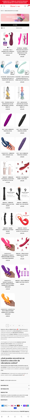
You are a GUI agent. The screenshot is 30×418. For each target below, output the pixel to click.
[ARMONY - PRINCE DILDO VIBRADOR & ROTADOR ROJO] (22, 244)
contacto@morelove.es (10, 380)
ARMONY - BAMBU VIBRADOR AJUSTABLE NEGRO (7, 229)
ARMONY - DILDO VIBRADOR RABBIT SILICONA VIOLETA (22, 281)
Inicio (2, 10)
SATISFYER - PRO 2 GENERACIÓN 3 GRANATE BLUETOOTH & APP (7, 51)
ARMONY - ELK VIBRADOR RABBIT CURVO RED (22, 177)
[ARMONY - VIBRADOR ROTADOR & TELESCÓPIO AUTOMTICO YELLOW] (8, 168)
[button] (27, 6)
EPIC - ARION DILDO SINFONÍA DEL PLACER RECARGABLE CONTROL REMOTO (22, 105)
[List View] (4, 28)
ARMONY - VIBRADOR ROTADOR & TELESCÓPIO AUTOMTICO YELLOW (8, 178)
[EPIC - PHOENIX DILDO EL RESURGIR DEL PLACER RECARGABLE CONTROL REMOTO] (8, 93)
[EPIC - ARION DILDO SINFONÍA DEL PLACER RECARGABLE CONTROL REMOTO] (22, 93)
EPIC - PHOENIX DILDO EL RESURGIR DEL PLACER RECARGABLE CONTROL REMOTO (8, 105)
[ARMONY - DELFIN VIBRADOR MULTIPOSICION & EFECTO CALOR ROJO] (22, 219)
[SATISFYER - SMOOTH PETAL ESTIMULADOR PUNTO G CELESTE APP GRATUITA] (8, 68)
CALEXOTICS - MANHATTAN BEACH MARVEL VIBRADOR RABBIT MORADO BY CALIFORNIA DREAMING (7, 284)
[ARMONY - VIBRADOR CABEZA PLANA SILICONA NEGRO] (8, 193)
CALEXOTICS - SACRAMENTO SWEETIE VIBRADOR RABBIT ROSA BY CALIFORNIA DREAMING (7, 256)
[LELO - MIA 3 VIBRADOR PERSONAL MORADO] (22, 144)
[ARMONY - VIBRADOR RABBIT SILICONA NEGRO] (22, 193)
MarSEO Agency (24, 411)
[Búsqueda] (4, 6)
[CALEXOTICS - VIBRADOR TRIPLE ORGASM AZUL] (8, 144)
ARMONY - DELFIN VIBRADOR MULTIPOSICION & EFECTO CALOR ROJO (22, 229)
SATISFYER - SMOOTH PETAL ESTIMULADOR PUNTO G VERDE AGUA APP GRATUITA (22, 78)
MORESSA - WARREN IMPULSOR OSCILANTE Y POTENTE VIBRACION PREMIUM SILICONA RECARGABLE (22, 51)
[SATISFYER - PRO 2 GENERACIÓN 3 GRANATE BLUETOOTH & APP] (8, 39)
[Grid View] (2, 28)
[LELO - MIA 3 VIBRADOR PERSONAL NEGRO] (22, 120)
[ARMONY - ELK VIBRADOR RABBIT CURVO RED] (22, 168)
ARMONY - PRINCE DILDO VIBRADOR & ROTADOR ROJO (22, 255)
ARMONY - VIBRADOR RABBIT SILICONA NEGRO (22, 203)
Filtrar (15, 25)
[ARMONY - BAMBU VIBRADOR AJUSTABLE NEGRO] (8, 219)
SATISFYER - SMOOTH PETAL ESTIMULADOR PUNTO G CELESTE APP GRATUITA (8, 78)
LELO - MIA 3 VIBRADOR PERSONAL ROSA (7, 130)
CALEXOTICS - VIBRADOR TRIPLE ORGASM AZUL (8, 154)
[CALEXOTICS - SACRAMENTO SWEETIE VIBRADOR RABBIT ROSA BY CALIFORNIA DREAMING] (8, 244)
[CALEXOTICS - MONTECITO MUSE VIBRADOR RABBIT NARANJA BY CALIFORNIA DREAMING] (8, 300)
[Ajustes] (25, 6)
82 (19, 325)
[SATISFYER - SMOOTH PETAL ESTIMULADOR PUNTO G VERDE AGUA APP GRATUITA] (22, 68)
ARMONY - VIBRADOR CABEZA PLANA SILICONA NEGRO (8, 204)
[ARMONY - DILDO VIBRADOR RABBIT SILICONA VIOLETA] (22, 271)
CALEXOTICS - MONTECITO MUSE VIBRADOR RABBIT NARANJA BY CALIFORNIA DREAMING (8, 312)
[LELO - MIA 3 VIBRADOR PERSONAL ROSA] (8, 120)
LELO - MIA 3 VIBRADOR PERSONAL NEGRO (22, 130)
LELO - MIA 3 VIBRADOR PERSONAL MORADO (22, 154)
